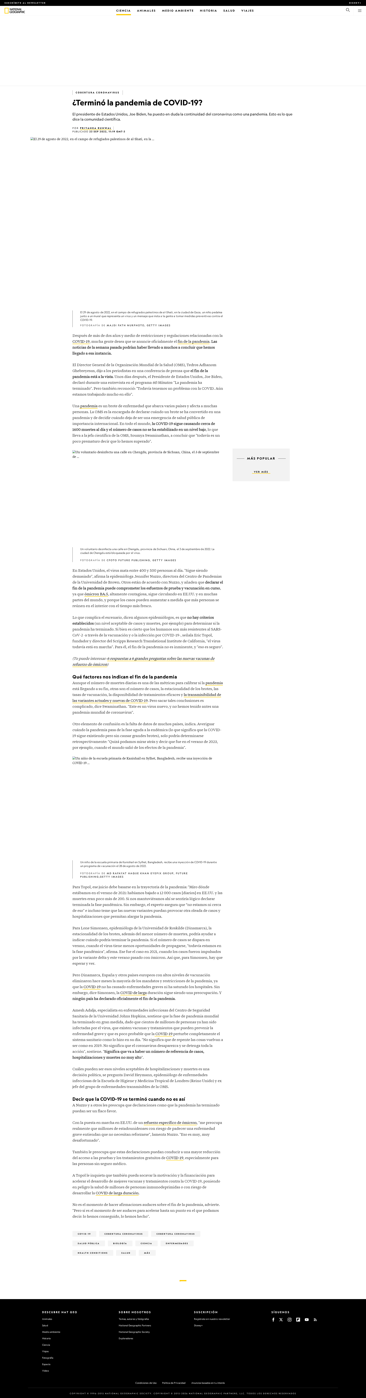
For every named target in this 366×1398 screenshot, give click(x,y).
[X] (281, 1321)
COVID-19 (81, 342)
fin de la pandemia (193, 342)
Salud (126, 1253)
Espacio (46, 1364)
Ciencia (46, 1344)
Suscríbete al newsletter (25, 3)
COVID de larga (133, 993)
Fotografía (47, 1357)
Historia (46, 1338)
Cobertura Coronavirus (98, 92)
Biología (120, 1243)
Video (45, 1370)
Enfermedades (177, 1243)
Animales (47, 1319)
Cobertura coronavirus (176, 1234)
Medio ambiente (51, 1331)
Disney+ (355, 3)
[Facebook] (273, 1321)
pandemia (88, 406)
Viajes (45, 1351)
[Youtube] (307, 1321)
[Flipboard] (298, 1321)
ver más (261, 471)
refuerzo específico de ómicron (170, 1123)
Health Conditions (93, 1253)
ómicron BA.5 (96, 594)
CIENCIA (146, 1243)
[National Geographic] (7, 11)
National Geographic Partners (135, 1325)
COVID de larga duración (117, 1193)
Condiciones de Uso (146, 1382)
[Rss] (315, 1321)
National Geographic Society (134, 1331)
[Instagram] (289, 1321)
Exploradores (126, 1338)
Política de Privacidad (173, 1382)
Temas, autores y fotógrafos (134, 1319)
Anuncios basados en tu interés (208, 1382)
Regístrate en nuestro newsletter (212, 1319)
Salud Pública (89, 1243)
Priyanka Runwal (96, 128)
